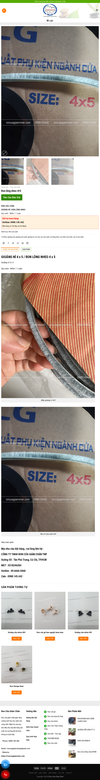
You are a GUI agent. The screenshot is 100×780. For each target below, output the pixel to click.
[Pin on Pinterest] (22, 243)
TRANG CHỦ (32, 773)
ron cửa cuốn (45, 237)
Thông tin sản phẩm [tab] (10, 249)
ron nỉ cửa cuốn (78, 237)
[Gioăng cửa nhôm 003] (16, 610)
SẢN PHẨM (52, 773)
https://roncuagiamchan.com (13, 756)
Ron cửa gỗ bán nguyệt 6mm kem (50, 632)
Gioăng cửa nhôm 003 (16, 632)
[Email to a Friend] (18, 243)
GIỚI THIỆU (43, 773)
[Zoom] (4, 153)
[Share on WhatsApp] (3, 243)
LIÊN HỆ (69, 773)
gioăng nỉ (31, 237)
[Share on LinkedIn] (27, 243)
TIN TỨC (61, 773)
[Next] (94, 91)
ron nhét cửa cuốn (66, 237)
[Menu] (4, 10)
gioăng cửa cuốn (21, 237)
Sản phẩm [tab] (26, 249)
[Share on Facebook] (8, 243)
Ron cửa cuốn (15, 187)
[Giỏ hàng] (97, 10)
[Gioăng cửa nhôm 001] (83, 610)
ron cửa (37, 237)
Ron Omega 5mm (17, 686)
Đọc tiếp (17, 639)
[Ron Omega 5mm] (16, 664)
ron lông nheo (54, 237)
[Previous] (6, 91)
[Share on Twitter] (13, 243)
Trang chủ (4, 187)
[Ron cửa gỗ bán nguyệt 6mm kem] (50, 610)
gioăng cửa (11, 237)
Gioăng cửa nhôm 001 (83, 632)
